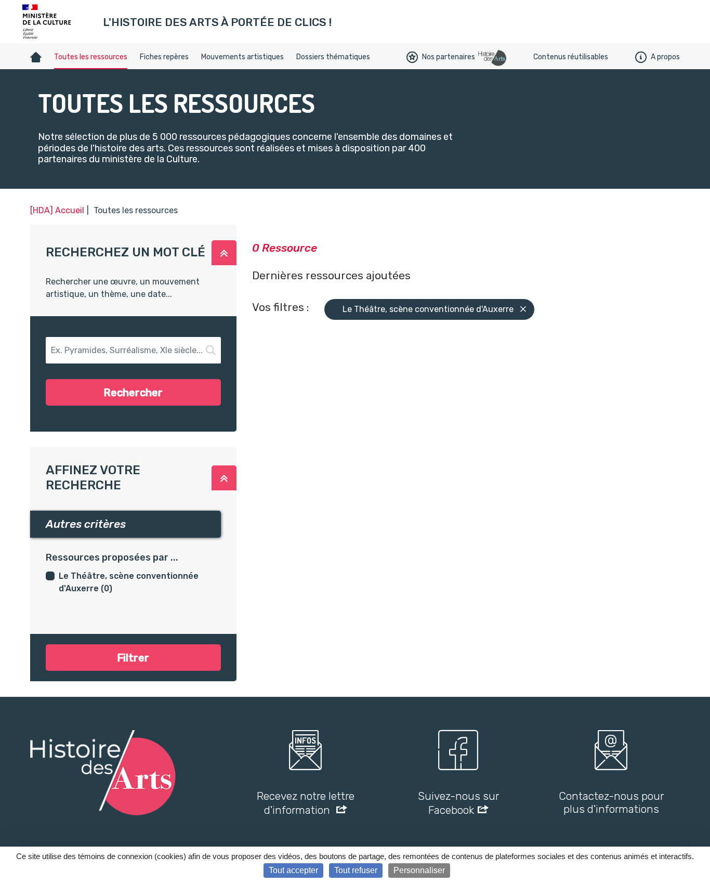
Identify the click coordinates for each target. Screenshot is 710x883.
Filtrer (133, 658)
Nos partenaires (448, 57)
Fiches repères (164, 57)
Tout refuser (355, 870)
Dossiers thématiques (333, 57)
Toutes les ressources (90, 57)
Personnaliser (419, 870)
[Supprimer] (523, 309)
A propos (665, 57)
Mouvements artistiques (242, 57)
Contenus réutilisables (570, 57)
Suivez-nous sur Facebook (458, 802)
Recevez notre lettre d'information (305, 802)
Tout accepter (293, 870)
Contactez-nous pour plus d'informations (611, 802)
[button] (224, 252)
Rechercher (133, 392)
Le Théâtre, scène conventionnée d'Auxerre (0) (129, 582)
